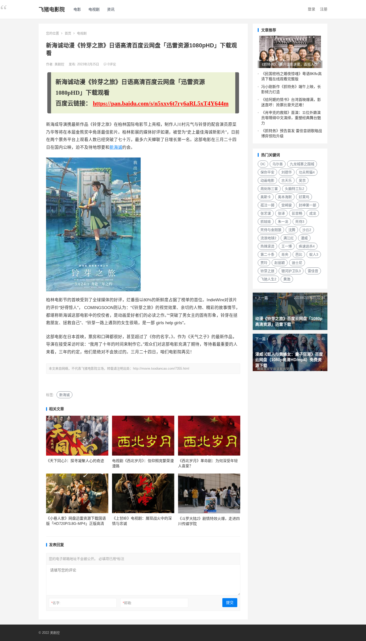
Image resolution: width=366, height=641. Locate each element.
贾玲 (263, 263)
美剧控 (60, 64)
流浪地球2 (268, 238)
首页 (68, 33)
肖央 (284, 254)
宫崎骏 (286, 205)
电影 (77, 9)
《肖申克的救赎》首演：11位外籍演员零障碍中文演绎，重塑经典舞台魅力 (291, 117)
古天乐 (286, 180)
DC (262, 164)
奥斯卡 (265, 197)
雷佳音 (313, 271)
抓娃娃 (265, 222)
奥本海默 (285, 197)
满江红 (288, 238)
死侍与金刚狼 (270, 230)
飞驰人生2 (268, 279)
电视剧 (94, 9)
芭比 (298, 254)
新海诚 (116, 147)
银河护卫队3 (291, 271)
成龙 (312, 213)
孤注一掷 (267, 205)
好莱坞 (304, 197)
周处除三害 (269, 189)
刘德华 (286, 172)
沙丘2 (306, 230)
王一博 (286, 246)
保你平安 (267, 172)
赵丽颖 (279, 263)
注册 (323, 9)
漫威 (304, 238)
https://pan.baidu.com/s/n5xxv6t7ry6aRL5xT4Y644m (161, 103)
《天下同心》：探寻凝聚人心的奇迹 (75, 461)
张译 (281, 213)
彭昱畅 (297, 213)
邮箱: (127, 603)
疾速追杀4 (307, 246)
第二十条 (267, 254)
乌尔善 (277, 164)
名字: (56, 603)
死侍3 (299, 222)
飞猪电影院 (52, 9)
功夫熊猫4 (307, 172)
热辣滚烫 (267, 246)
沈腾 (291, 230)
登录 (311, 9)
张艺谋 (265, 213)
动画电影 (267, 180)
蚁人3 (313, 254)
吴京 (302, 180)
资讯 (111, 9)
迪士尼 (297, 263)
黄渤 (286, 279)
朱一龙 (283, 222)
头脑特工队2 (294, 189)
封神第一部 (307, 205)
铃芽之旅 (267, 271)
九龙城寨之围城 (302, 164)
